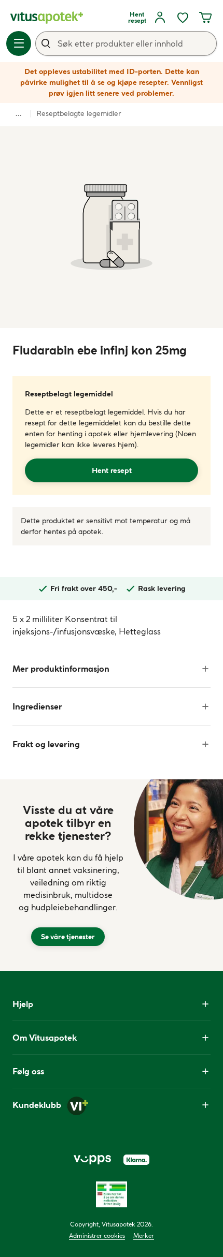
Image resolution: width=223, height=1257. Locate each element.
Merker (143, 1235)
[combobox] (126, 43)
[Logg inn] (159, 17)
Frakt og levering (46, 744)
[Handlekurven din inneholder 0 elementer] (205, 17)
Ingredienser (37, 706)
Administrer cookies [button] (97, 1235)
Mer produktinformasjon (60, 668)
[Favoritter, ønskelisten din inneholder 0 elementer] (182, 17)
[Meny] (18, 43)
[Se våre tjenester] (68, 875)
